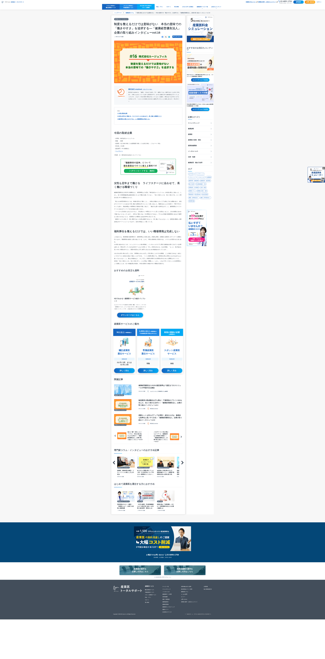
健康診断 (191, 128)
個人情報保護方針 (208, 589)
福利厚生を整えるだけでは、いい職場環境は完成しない (133, 119)
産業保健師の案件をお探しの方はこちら (184, 570)
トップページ (118, 12)
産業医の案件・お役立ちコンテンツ (267, 2)
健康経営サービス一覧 (202, 6)
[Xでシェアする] (166, 37)
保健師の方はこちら (251, 2)
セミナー (183, 596)
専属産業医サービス (149, 592)
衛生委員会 (197, 194)
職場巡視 (191, 194)
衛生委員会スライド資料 (186, 589)
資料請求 (298, 2)
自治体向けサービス (167, 612)
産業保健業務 (192, 145)
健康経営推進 (165, 604)
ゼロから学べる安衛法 (187, 6)
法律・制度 (191, 157)
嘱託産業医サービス (149, 589)
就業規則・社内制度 (194, 187)
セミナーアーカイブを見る (200, 80)
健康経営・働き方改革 (195, 162)
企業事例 (209, 177)
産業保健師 (165, 596)
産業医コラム (192, 191)
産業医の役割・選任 (194, 140)
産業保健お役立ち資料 (186, 586)
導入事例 (176, 6)
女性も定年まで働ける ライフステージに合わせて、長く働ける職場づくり (139, 116)
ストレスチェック (194, 123)
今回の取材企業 (122, 113)
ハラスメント (192, 177)
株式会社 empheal (140, 89)
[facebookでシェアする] (162, 37)
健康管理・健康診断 (194, 180)
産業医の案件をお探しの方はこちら (140, 570)
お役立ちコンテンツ (216, 6)
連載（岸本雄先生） (205, 197)
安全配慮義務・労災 (201, 184)
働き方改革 (191, 184)
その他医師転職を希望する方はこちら (162, 577)
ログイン (319, 2)
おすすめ (191, 173)
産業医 (190, 134)
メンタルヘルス (193, 151)
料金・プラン (159, 6)
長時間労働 (191, 201)
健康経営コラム (130, 12)
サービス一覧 (165, 586)
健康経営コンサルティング (168, 607)
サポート (168, 6)
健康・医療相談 (166, 599)
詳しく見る (124, 370)
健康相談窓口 (165, 601)
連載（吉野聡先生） (194, 197)
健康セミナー (165, 609)
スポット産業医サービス (150, 594)
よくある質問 (184, 594)
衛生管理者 (205, 194)
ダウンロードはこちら (130, 315)
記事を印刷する (178, 36)
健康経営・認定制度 (205, 180)
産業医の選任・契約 (202, 191)
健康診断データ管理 (167, 594)
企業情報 (206, 586)
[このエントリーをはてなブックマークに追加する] (169, 37)
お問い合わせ (310, 2)
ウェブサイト (119, 151)
